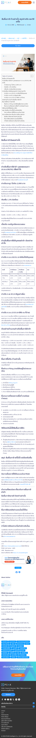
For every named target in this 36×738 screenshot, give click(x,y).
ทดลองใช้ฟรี (24, 2)
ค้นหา (19, 46)
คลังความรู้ (11, 38)
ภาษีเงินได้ (12, 653)
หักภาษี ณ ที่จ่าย (5, 325)
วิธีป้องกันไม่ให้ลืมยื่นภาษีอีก (9, 108)
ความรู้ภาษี (18, 567)
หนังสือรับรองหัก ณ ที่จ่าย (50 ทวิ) (13, 480)
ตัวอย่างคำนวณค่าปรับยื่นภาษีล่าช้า (12, 100)
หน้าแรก (3, 711)
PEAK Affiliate (4, 717)
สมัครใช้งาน (24, 653)
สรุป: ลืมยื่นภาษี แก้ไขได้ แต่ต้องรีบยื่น (12, 110)
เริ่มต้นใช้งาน (22, 655)
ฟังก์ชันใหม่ (5, 653)
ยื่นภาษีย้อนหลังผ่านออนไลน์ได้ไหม (13, 119)
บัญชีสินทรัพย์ (23, 648)
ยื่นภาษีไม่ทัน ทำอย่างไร (8, 102)
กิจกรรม (27, 644)
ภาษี (18, 38)
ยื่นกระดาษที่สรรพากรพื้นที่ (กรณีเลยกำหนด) (16, 106)
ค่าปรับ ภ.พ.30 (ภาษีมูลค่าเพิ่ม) (12, 95)
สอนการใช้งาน (14, 655)
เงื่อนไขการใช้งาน (5, 729)
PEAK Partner (20, 644)
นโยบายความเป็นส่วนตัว (6, 727)
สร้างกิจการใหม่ (6, 655)
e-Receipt (5, 641)
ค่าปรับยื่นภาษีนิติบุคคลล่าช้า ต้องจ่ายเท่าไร (14, 91)
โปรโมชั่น (13, 657)
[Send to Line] (19, 573)
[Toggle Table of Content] (31, 76)
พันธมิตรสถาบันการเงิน (19, 650)
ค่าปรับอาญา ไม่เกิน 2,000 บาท (12, 85)
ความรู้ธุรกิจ (12, 646)
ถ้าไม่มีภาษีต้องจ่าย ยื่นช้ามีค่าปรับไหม (14, 121)
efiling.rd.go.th (13, 383)
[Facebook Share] (17, 573)
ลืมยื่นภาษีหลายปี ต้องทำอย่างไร (13, 117)
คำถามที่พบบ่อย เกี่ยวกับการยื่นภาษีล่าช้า (13, 114)
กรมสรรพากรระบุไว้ (22, 180)
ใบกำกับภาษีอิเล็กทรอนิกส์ (23, 657)
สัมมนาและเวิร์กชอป (5, 719)
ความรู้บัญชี (20, 646)
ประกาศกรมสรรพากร (9, 536)
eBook (13, 644)
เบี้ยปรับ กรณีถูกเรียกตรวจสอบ (12, 89)
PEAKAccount (20, 25)
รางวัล (17, 653)
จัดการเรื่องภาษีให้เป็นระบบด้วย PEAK (14, 112)
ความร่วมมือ (5, 646)
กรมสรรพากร (27, 265)
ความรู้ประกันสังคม (6, 648)
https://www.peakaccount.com (12, 546)
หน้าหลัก (3, 38)
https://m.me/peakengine (20, 553)
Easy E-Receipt (6, 644)
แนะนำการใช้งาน (6, 657)
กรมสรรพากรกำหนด (10, 232)
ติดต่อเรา (8, 694)
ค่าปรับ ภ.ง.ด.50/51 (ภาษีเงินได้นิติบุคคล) (15, 93)
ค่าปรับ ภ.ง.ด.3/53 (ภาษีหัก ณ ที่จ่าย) (14, 97)
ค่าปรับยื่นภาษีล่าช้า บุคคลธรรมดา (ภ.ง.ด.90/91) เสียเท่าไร (16, 82)
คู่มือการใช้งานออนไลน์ (6, 721)
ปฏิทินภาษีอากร (11, 442)
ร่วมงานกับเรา (4, 725)
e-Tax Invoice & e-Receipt (23, 641)
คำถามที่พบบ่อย (5, 723)
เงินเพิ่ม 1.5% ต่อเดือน (10, 87)
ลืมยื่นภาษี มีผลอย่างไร (8, 78)
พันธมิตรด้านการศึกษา (7, 650)
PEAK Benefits (5, 715)
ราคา (2, 713)
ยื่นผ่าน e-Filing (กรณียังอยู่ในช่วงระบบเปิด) (16, 104)
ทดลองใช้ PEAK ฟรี (25, 484)
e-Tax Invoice (12, 641)
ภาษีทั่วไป (24, 38)
